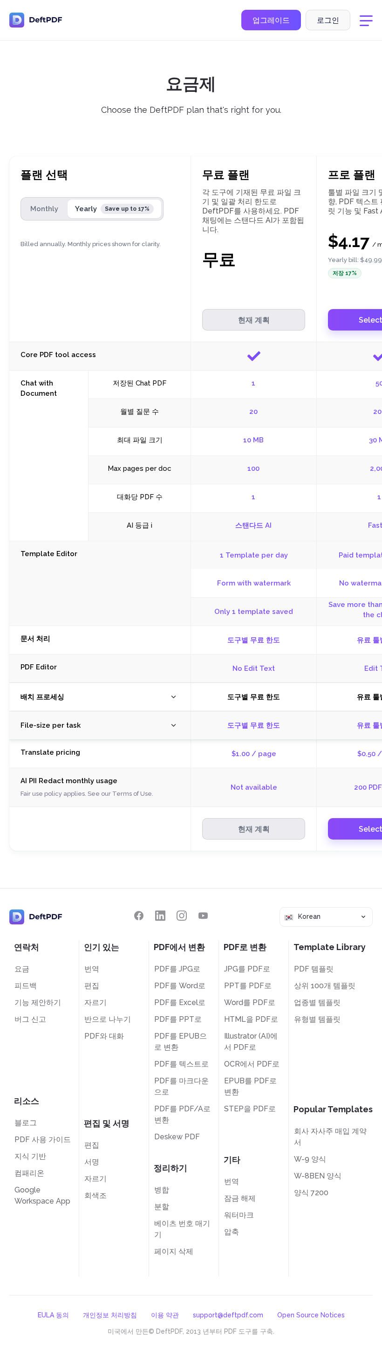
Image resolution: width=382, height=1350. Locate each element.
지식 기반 (30, 1156)
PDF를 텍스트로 (181, 1064)
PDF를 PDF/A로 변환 (182, 1114)
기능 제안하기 (37, 1002)
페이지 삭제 (173, 1251)
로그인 (328, 20)
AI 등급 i (139, 525)
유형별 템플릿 (317, 1019)
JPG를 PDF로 (247, 968)
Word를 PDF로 (249, 1002)
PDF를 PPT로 (178, 1019)
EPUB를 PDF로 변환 (250, 1086)
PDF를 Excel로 (179, 1002)
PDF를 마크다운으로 (181, 1086)
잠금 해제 (240, 1198)
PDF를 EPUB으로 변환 (180, 1042)
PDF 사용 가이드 (42, 1139)
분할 (161, 1206)
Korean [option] (309, 916)
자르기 (95, 1002)
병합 (161, 1189)
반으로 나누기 (107, 1019)
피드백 (25, 985)
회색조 (95, 1195)
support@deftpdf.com (228, 1315)
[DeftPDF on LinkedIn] (160, 915)
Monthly (44, 209)
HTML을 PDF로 (251, 1019)
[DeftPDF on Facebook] (139, 915)
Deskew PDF (177, 1136)
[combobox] (326, 916)
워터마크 (239, 1215)
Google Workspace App (42, 1195)
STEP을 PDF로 (250, 1108)
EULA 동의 (53, 1315)
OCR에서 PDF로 (252, 1064)
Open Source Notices (311, 1315)
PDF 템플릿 (314, 968)
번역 (91, 968)
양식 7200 (311, 1192)
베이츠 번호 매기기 (182, 1229)
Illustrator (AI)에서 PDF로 (251, 1042)
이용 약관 (165, 1315)
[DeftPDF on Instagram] (182, 915)
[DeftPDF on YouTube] (203, 915)
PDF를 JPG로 (177, 968)
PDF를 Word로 (179, 985)
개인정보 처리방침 (110, 1315)
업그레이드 (271, 20)
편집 (91, 985)
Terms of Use (132, 793)
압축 (231, 1231)
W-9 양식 (310, 1159)
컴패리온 (29, 1173)
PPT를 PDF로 (248, 985)
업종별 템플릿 (317, 1002)
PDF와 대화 (104, 1036)
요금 (21, 968)
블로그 (25, 1122)
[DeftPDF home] (35, 20)
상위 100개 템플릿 (324, 985)
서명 (91, 1161)
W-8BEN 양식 (317, 1175)
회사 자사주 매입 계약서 (330, 1137)
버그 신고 (30, 1019)
